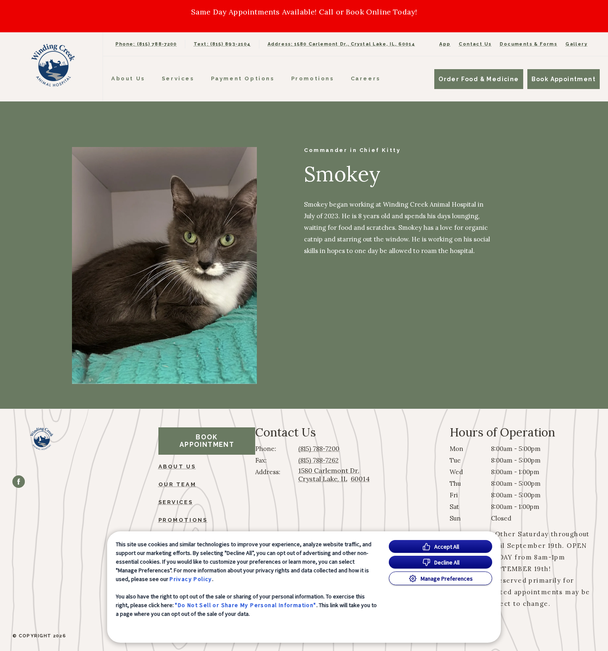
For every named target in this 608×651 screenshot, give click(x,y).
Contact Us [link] (475, 44)
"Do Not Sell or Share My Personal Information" (245, 605)
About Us (128, 78)
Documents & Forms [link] (528, 44)
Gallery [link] (576, 44)
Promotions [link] (312, 78)
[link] (53, 65)
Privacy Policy (191, 579)
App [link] (444, 44)
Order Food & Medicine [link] (478, 79)
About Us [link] (177, 466)
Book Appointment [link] (563, 79)
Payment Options (243, 78)
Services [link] (178, 78)
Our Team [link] (177, 484)
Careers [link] (366, 78)
